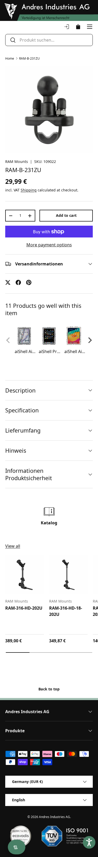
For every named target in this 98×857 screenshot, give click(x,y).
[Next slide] (90, 340)
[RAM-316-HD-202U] (24, 574)
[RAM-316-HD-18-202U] (68, 574)
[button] (78, 26)
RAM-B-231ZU (29, 58)
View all (12, 546)
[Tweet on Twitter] (8, 282)
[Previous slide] (8, 340)
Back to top (49, 688)
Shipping (29, 190)
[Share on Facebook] (18, 282)
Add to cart (66, 215)
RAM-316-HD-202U (23, 608)
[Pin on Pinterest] (29, 282)
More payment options (49, 245)
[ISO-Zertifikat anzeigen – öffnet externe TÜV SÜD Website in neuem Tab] (65, 836)
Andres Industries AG (54, 817)
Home (9, 58)
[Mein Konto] (66, 26)
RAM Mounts (16, 161)
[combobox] (49, 40)
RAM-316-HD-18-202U (65, 611)
